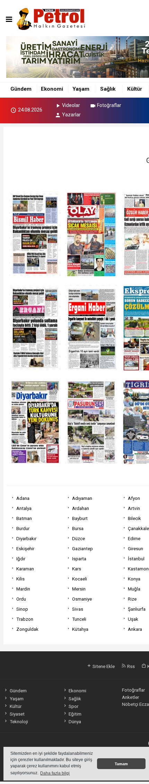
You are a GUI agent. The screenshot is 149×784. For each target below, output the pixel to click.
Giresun (135, 548)
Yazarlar (71, 114)
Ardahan (80, 508)
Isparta (79, 558)
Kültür (134, 89)
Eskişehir (25, 548)
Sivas (77, 609)
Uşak (133, 619)
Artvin (134, 508)
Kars (76, 568)
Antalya (24, 508)
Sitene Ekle (103, 666)
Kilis (20, 578)
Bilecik (134, 518)
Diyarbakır (26, 538)
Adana (22, 498)
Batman (24, 518)
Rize (132, 599)
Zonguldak (27, 629)
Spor (73, 706)
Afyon (134, 498)
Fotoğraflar (109, 105)
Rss (130, 666)
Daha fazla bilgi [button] (55, 773)
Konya (134, 578)
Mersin (79, 589)
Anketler (130, 697)
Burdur (22, 528)
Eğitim (75, 714)
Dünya (75, 721)
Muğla (134, 589)
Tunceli (79, 619)
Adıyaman (82, 498)
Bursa (78, 528)
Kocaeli (79, 578)
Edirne (134, 538)
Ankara (135, 629)
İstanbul (136, 558)
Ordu (21, 599)
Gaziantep (82, 548)
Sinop (22, 609)
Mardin (23, 589)
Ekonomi (52, 89)
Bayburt (80, 518)
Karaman (25, 568)
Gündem (21, 89)
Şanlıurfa (137, 609)
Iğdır (20, 558)
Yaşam (80, 89)
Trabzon (24, 619)
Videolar (71, 105)
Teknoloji (19, 721)
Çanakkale (138, 528)
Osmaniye (82, 599)
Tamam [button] (121, 764)
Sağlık (107, 89)
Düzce (78, 538)
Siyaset (17, 714)
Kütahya (80, 629)
